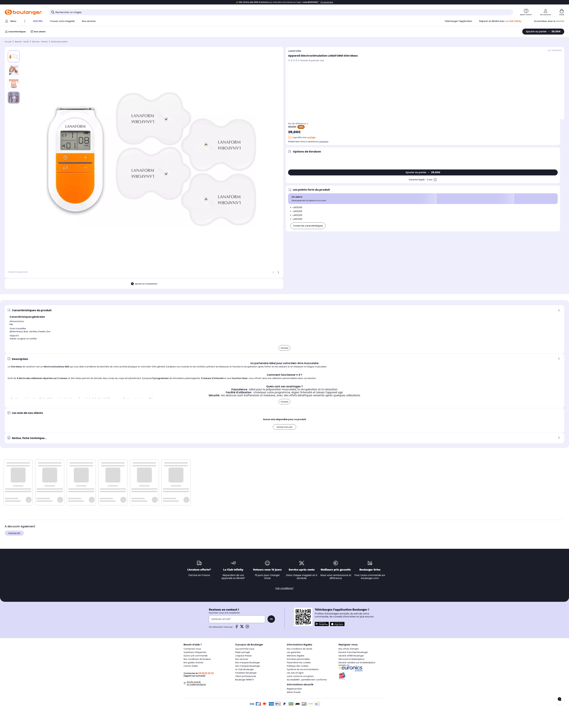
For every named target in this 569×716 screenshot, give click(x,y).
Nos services (241, 659)
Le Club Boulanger (244, 669)
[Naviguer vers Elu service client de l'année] (362, 676)
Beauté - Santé (22, 41)
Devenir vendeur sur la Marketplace (357, 662)
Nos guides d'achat (193, 662)
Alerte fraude (294, 692)
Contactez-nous (192, 648)
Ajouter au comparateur (146, 284)
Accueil (8, 41)
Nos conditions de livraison (197, 659)
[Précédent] (273, 272)
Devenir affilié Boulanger (351, 655)
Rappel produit (294, 688)
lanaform (323, 141)
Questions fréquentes (195, 652)
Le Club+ (311, 137)
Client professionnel (245, 676)
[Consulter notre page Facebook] (236, 627)
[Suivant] (278, 272)
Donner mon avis (284, 427)
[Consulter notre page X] (242, 627)
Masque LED (14, 533)
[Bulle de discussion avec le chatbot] (559, 699)
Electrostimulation (59, 41)
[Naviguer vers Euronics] (362, 668)
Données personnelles (298, 659)
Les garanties (294, 652)
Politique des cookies (297, 665)
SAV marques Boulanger (247, 665)
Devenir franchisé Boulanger (353, 652)
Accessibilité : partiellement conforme (307, 679)
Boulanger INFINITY (244, 679)
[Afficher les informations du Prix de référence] (307, 123)
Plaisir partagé (242, 652)
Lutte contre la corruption (300, 676)
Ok (271, 619)
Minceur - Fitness (40, 41)
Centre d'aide (191, 665)
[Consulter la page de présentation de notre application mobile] (322, 624)
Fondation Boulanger (246, 672)
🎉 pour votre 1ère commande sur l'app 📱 (284, 2)
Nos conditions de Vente (299, 648)
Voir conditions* (284, 588)
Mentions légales (295, 655)
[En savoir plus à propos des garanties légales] (435, 179)
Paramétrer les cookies (299, 662)
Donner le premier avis (312, 60)
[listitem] (14, 70)
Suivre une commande (196, 655)
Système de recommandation (303, 669)
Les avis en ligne (295, 672)
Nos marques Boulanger (247, 662)
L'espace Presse (243, 655)
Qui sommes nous (244, 648)
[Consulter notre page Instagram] (247, 627)
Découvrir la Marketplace (351, 659)
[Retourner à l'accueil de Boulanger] (23, 12)
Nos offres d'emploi (349, 648)
